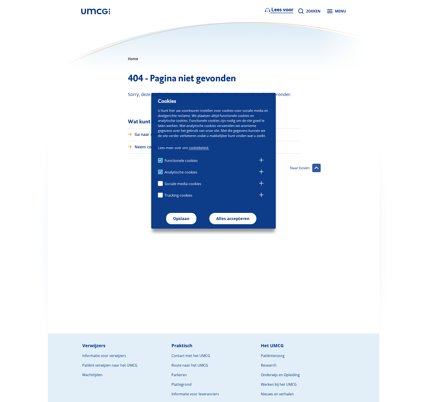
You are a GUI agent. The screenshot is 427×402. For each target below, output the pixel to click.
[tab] (261, 160)
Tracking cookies (178, 195)
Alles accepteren (233, 218)
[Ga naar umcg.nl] (95, 11)
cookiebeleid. (199, 147)
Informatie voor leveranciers (195, 394)
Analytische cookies (181, 172)
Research (268, 365)
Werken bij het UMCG (279, 384)
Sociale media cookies (183, 183)
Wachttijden (92, 374)
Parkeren (179, 374)
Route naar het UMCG (189, 365)
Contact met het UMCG (190, 355)
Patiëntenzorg (272, 355)
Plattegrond (181, 384)
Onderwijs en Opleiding (280, 374)
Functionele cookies (181, 160)
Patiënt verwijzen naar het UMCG (109, 365)
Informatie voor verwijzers (104, 355)
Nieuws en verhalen (277, 394)
